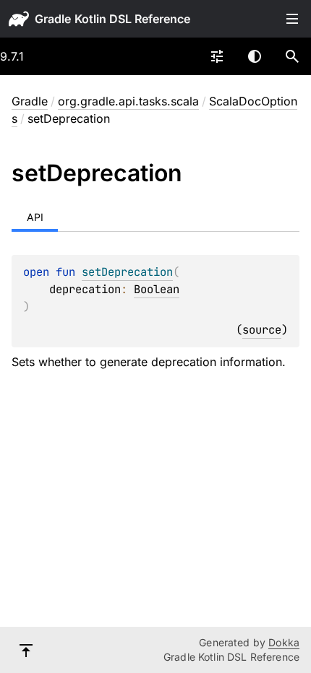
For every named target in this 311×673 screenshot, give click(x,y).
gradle (53, 19)
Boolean (156, 289)
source (261, 329)
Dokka (283, 642)
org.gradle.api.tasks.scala (128, 101)
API (35, 217)
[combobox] (217, 56)
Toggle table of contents (292, 19)
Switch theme (254, 56)
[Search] (292, 56)
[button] (292, 56)
